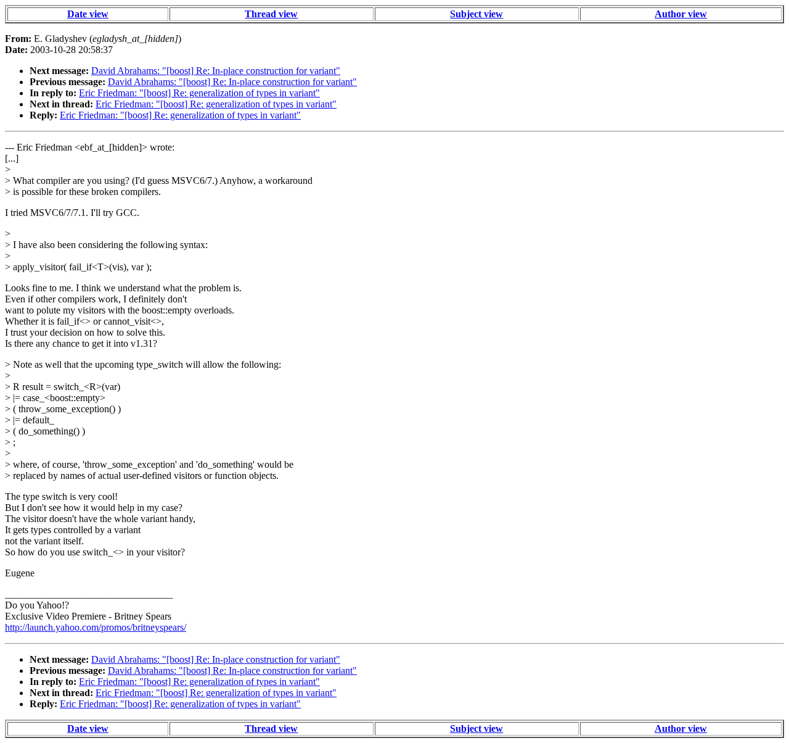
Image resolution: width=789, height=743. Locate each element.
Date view (87, 14)
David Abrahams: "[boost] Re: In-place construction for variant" (215, 70)
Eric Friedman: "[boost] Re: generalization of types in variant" (199, 93)
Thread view (271, 14)
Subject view (476, 14)
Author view (681, 14)
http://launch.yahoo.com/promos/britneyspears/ (95, 627)
